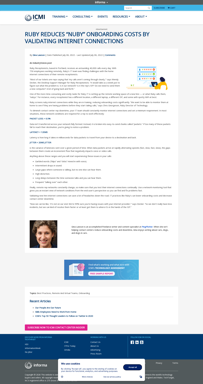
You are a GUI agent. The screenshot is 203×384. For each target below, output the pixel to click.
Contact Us (95, 342)
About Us (94, 346)
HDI (26, 344)
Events (103, 16)
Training (58, 16)
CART (172, 7)
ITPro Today (69, 346)
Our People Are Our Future (48, 307)
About (140, 16)
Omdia (67, 350)
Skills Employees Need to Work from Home (55, 311)
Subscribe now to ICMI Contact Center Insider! (56, 327)
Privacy (159, 363)
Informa (101, 2)
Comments (110, 55)
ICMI (66, 342)
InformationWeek (32, 348)
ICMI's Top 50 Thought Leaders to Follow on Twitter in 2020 (64, 316)
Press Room (96, 353)
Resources (120, 16)
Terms (175, 363)
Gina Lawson (39, 55)
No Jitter (28, 352)
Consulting (81, 16)
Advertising (95, 350)
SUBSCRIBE (159, 7)
